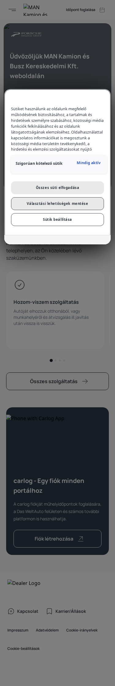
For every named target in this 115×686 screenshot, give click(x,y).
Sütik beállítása (57, 219)
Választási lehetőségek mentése (57, 203)
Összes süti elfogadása (57, 187)
